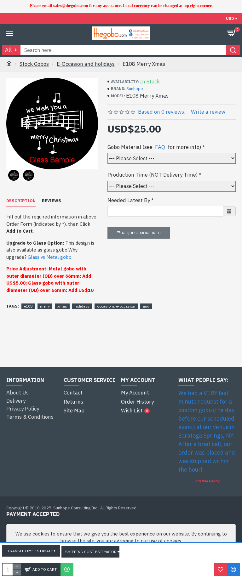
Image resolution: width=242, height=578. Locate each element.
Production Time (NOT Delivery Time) (152, 174)
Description (21, 200)
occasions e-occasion (116, 306)
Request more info (141, 232)
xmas (62, 306)
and (146, 306)
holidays (82, 306)
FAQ (160, 147)
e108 (28, 306)
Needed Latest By (128, 200)
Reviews (51, 200)
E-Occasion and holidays (86, 63)
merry (45, 306)
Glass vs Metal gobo (50, 257)
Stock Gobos (34, 63)
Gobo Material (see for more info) (154, 147)
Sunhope (134, 88)
